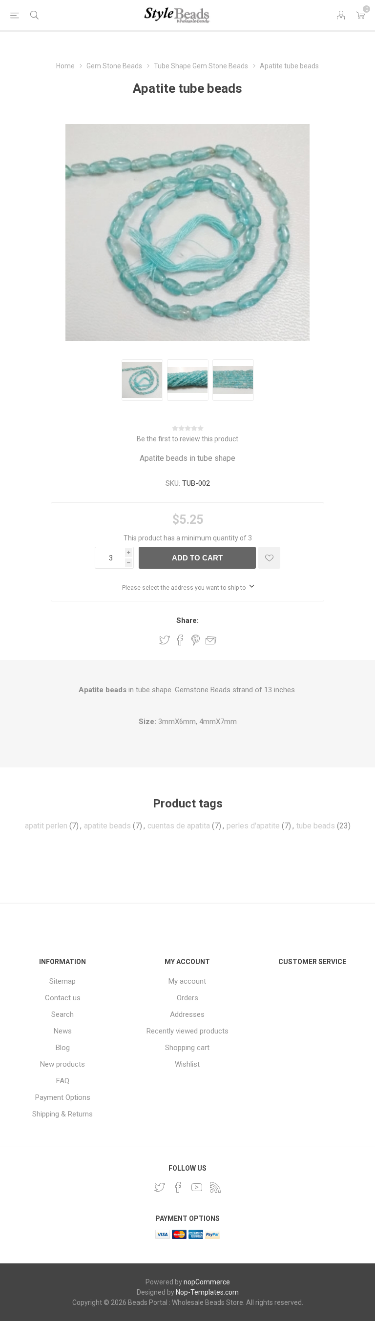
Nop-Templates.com (207, 1292)
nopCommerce (207, 1282)
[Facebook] (178, 1187)
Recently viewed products (187, 1031)
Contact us (63, 997)
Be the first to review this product (187, 439)
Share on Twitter (164, 640)
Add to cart (197, 558)
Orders (187, 997)
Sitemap (62, 981)
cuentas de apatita (178, 825)
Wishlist (187, 1064)
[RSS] (215, 1187)
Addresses (187, 1014)
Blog (63, 1047)
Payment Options (62, 1097)
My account (187, 981)
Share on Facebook (180, 640)
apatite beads (107, 825)
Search (62, 1014)
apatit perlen (46, 825)
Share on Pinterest (195, 640)
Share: (187, 620)
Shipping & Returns (62, 1114)
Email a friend (211, 640)
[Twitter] (159, 1187)
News (63, 1031)
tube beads (315, 825)
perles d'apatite (253, 825)
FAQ (62, 1080)
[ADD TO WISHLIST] (269, 558)
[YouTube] (197, 1187)
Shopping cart (187, 1047)
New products (62, 1064)
